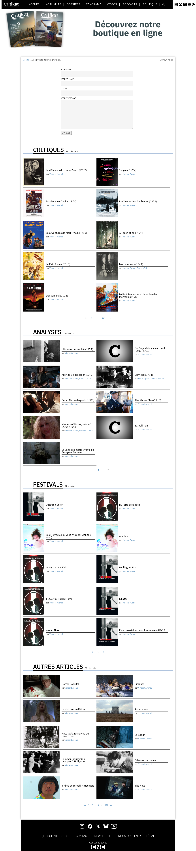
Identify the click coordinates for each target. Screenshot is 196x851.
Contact (82, 836)
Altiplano (124, 536)
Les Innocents (131, 264)
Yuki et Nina (52, 630)
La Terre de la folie (129, 504)
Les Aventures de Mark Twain (66, 232)
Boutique (150, 4)
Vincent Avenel (56, 174)
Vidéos (112, 4)
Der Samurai (57, 295)
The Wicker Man (148, 400)
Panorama (93, 4)
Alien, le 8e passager (77, 374)
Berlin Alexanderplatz (78, 400)
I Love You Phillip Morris (59, 598)
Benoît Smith (85, 378)
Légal (150, 836)
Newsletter (103, 836)
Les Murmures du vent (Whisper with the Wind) (68, 536)
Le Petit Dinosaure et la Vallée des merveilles (138, 295)
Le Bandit (140, 734)
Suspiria (127, 170)
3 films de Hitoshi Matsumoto (78, 785)
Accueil (34, 4)
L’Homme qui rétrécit (77, 349)
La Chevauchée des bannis (138, 201)
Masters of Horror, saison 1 (77, 425)
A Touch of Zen (131, 232)
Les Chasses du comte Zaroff (66, 170)
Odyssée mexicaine (145, 760)
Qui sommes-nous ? (56, 836)
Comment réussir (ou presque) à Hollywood (74, 760)
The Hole (140, 785)
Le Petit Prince (58, 264)
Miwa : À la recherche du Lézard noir (75, 735)
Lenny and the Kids (56, 567)
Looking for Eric (127, 567)
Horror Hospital (70, 684)
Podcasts (130, 4)
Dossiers (73, 4)
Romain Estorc (143, 268)
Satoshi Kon (141, 425)
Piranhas (139, 684)
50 (103, 317)
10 (106, 804)
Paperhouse (141, 709)
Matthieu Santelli (86, 430)
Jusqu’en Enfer (54, 504)
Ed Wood (144, 374)
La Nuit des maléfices (73, 709)
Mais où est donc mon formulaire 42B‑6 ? (142, 630)
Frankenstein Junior (61, 201)
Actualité (53, 4)
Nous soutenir (129, 836)
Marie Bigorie (144, 378)
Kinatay (123, 598)
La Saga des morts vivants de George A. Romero (78, 451)
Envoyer (66, 133)
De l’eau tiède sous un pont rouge (150, 349)
